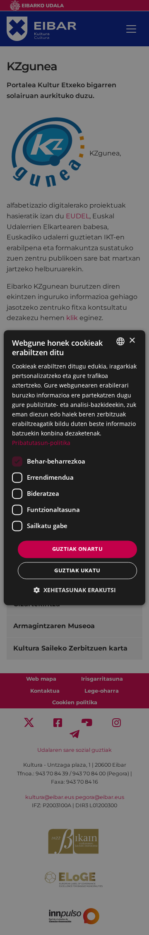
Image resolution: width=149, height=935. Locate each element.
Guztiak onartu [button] (77, 549)
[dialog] (74, 467)
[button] (75, 590)
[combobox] (120, 341)
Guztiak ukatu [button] (77, 570)
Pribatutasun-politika (41, 443)
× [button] (132, 340)
